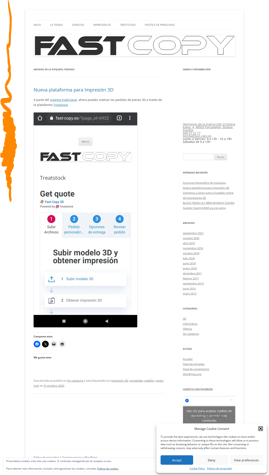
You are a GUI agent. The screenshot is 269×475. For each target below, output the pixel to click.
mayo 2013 (189, 293)
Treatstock (128, 25)
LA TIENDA (56, 25)
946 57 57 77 (191, 133)
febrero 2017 (191, 278)
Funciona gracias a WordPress (80, 457)
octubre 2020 (191, 238)
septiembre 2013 (193, 283)
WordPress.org (192, 374)
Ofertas (187, 329)
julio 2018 (189, 258)
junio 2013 (189, 288)
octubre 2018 (191, 253)
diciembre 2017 (192, 273)
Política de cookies (108, 468)
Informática (190, 324)
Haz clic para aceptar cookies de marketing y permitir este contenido (209, 415)
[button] (260, 429)
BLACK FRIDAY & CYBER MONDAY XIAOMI (209, 203)
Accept (177, 460)
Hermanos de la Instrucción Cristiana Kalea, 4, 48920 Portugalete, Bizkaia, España (209, 127)
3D (184, 319)
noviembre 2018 (193, 248)
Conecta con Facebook (198, 389)
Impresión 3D (102, 25)
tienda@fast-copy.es (197, 136)
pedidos (149, 380)
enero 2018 (190, 268)
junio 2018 (189, 263)
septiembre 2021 (193, 233)
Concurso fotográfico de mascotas (204, 183)
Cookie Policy (197, 468)
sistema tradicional (63, 100)
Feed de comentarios (196, 369)
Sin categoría (75, 380)
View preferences (246, 460)
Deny (211, 460)
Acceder (188, 359)
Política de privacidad (219, 468)
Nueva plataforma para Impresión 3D (73, 89)
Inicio (37, 25)
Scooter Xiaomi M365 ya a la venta (204, 208)
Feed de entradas (193, 364)
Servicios (78, 25)
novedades (136, 380)
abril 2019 (189, 243)
